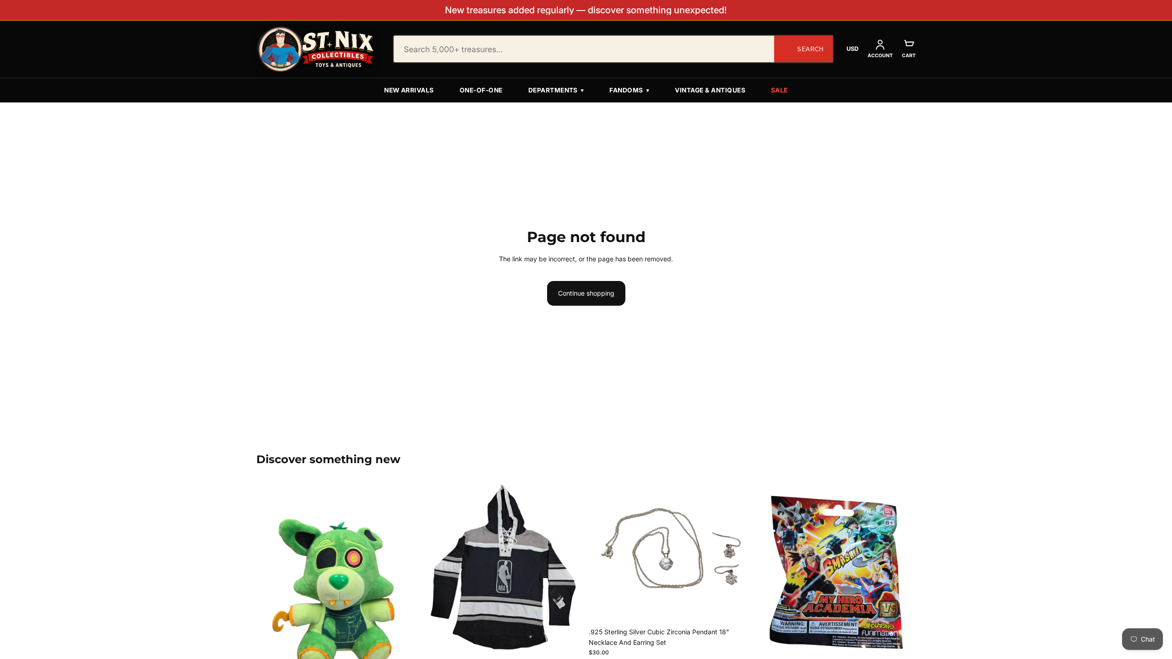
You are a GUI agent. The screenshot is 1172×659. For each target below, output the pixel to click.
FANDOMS (629, 90)
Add (576, 639)
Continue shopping (586, 293)
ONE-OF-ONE (481, 90)
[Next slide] (569, 567)
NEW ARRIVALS (409, 90)
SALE (779, 90)
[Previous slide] (436, 567)
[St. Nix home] (315, 49)
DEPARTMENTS (556, 90)
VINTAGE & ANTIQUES (710, 90)
